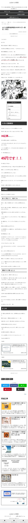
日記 (3, 378)
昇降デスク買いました (13, 115)
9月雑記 (9, 109)
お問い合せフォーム (20, 516)
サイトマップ (8, 516)
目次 (12, 102)
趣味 (8, 378)
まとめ (9, 118)
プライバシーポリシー (14, 518)
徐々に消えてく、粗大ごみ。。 (14, 112)
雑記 (12, 378)
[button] (20, 389)
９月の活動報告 (10, 106)
